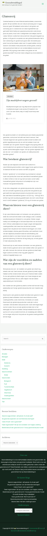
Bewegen (5, 357)
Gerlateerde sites (24, 531)
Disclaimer (14, 531)
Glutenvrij (7, 363)
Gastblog (5, 369)
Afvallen (4, 354)
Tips (3, 402)
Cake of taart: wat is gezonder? (12, 422)
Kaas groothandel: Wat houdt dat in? (23, 497)
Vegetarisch (8, 390)
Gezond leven (6, 399)
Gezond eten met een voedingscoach (23, 502)
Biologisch (7, 381)
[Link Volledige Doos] (23, 93)
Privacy (41, 528)
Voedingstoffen (9, 396)
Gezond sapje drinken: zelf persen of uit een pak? (17, 416)
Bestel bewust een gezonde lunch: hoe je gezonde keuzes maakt (23, 428)
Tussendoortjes (9, 387)
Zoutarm (7, 366)
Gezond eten (6, 378)
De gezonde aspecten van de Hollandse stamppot (18, 419)
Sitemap (33, 531)
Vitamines (7, 393)
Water (6, 375)
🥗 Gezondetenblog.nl (12, 3)
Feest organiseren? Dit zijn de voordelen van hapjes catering (21, 425)
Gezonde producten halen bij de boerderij (23, 499)
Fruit (5, 384)
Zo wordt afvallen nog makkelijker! (23, 494)
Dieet (3, 360)
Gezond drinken (7, 372)
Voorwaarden (33, 528)
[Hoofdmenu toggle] (43, 4)
